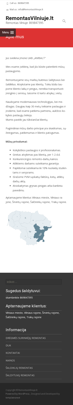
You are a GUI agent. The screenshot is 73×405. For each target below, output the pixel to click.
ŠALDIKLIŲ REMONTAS (19, 367)
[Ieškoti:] (34, 281)
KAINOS (10, 360)
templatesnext (13, 397)
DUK (8, 345)
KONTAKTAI (13, 352)
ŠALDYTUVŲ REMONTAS (20, 375)
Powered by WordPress (18, 393)
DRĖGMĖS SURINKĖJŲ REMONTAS (26, 338)
